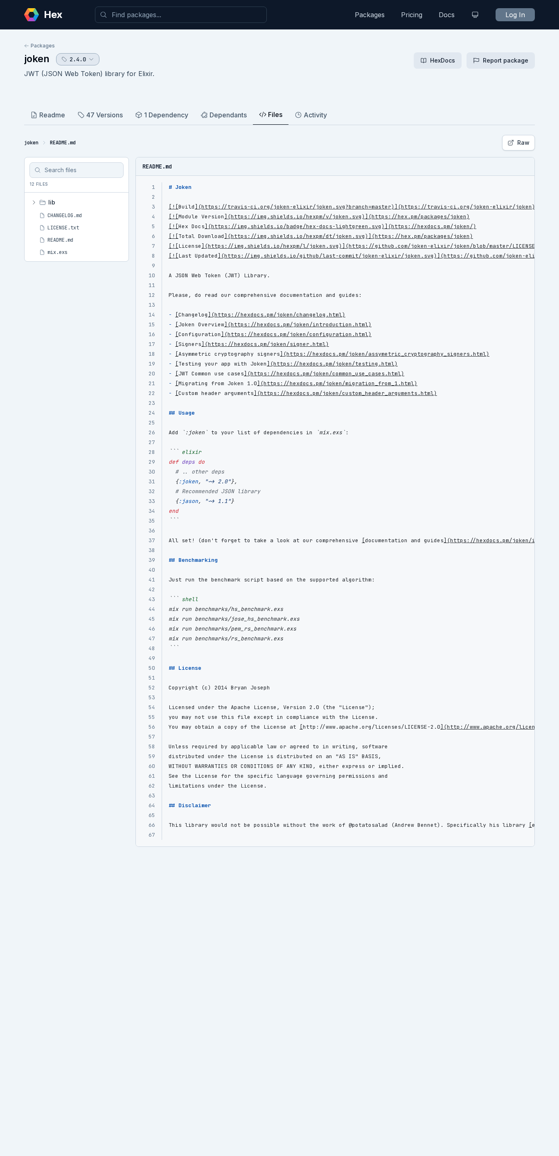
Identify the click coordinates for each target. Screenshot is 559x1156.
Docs (447, 15)
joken (37, 59)
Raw (523, 142)
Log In (515, 15)
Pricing (411, 15)
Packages (370, 15)
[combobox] (181, 15)
